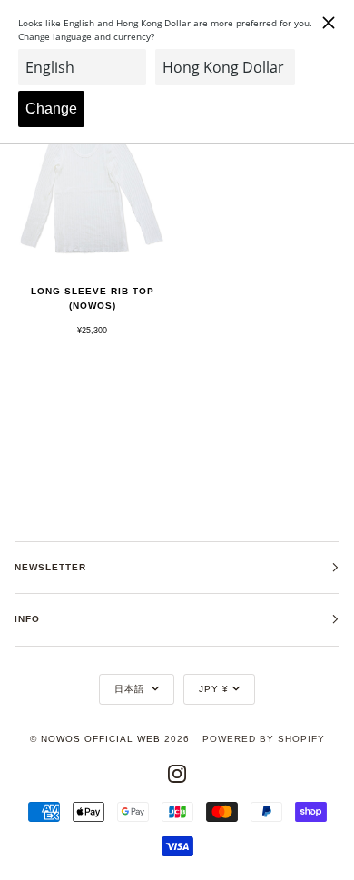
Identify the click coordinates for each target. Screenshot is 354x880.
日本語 (131, 689)
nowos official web (101, 739)
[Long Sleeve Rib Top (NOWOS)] (92, 191)
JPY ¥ (214, 689)
